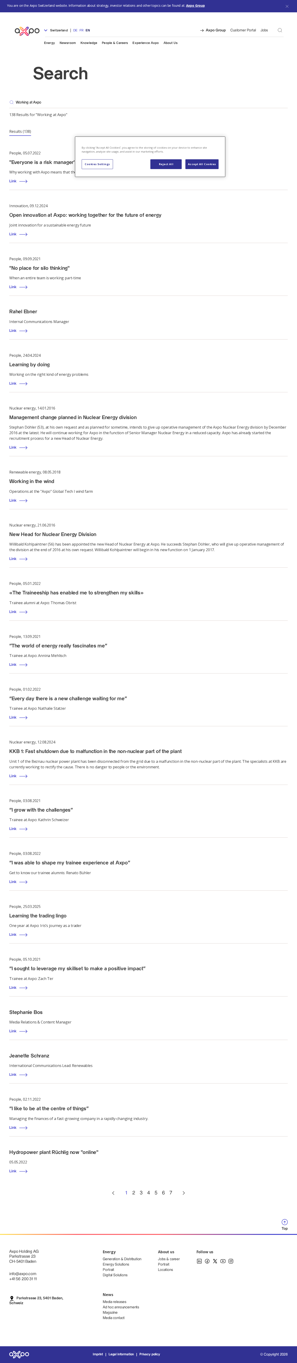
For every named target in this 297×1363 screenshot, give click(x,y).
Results (20, 131)
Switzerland (58, 30)
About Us (171, 43)
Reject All (166, 164)
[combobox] (152, 102)
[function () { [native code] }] (113, 1193)
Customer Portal (243, 30)
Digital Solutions (115, 1275)
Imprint (98, 1354)
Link (12, 181)
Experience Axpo (145, 43)
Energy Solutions (116, 1264)
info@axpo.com (22, 1274)
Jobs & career (169, 1259)
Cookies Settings (97, 164)
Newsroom (68, 43)
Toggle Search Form (280, 30)
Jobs (264, 30)
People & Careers (115, 43)
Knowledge (89, 43)
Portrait (108, 1270)
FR (82, 30)
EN (88, 30)
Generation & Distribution (122, 1259)
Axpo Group (195, 5)
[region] (150, 156)
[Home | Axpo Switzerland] (29, 31)
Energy (49, 43)
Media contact (114, 1318)
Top (285, 1228)
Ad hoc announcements (121, 1307)
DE (75, 30)
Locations (165, 1270)
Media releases (114, 1302)
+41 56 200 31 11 (22, 1279)
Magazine (110, 1312)
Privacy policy (149, 1354)
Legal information (121, 1354)
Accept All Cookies (202, 164)
